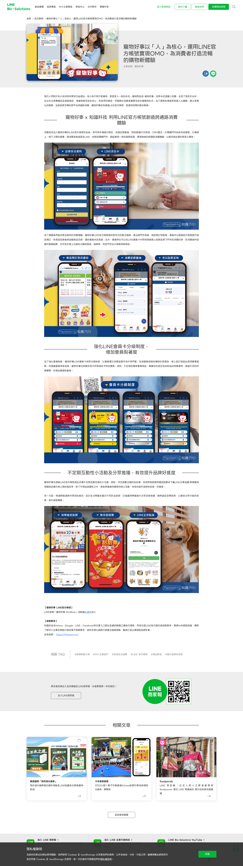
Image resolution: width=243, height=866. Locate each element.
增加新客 (157, 654)
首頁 (29, 18)
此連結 (88, 612)
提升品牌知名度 (175, 654)
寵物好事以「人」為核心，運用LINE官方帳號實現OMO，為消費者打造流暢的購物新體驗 (91, 18)
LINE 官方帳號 (140, 654)
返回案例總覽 (121, 815)
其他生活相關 (120, 654)
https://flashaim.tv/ (67, 634)
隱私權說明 (106, 859)
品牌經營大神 (83, 654)
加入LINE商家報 (66, 695)
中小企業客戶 (101, 654)
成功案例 (38, 18)
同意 (207, 854)
